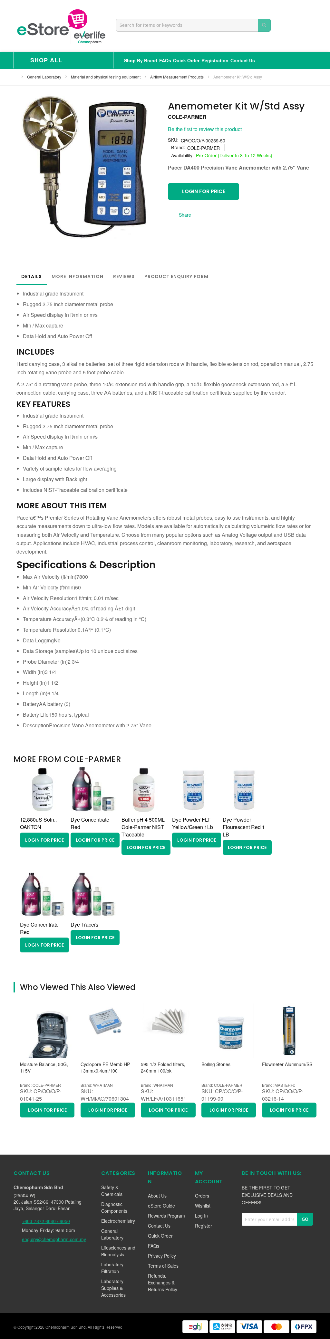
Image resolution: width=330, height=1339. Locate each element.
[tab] (31, 276)
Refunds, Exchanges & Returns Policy (162, 1282)
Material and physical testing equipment (106, 76)
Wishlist (202, 1205)
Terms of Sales (163, 1265)
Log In (201, 1215)
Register (203, 1225)
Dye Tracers (84, 924)
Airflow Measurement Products (177, 76)
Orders (202, 1195)
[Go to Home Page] (15, 76)
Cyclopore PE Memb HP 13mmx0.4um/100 (105, 1067)
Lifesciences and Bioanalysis (118, 1251)
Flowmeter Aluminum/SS (287, 1064)
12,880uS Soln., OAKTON (38, 823)
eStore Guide (161, 1205)
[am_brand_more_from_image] (42, 810)
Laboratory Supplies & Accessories (113, 1288)
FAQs (165, 60)
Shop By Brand (140, 60)
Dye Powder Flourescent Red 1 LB (244, 827)
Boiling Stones (215, 1064)
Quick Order (186, 60)
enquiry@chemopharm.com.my (54, 1239)
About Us (157, 1195)
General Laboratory (44, 76)
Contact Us (242, 60)
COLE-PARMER (187, 116)
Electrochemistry (118, 1221)
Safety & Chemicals (111, 1190)
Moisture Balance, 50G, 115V (44, 1067)
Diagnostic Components (114, 1207)
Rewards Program (166, 1215)
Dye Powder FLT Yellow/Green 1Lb (192, 823)
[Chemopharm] (61, 26)
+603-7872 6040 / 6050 (46, 1221)
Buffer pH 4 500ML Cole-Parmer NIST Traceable (143, 827)
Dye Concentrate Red (90, 823)
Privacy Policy (162, 1255)
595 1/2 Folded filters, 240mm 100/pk (163, 1067)
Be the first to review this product (205, 129)
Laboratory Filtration (112, 1267)
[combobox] (193, 25)
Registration (214, 60)
